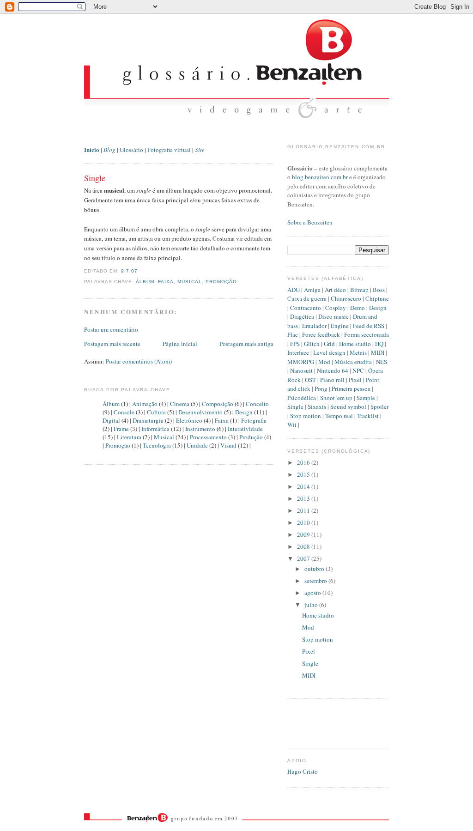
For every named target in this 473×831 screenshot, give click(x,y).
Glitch (312, 344)
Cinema (179, 404)
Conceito (257, 404)
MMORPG (300, 362)
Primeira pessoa (351, 388)
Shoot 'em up (336, 398)
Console (124, 412)
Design (244, 412)
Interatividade (245, 429)
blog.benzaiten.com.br (320, 177)
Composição (217, 404)
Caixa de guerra (307, 298)
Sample (366, 398)
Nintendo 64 (332, 370)
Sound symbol (348, 406)
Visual (228, 445)
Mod (324, 362)
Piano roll (332, 380)
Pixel (355, 380)
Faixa (166, 281)
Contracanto (305, 307)
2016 (304, 462)
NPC (358, 370)
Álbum (145, 281)
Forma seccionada (366, 334)
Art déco (335, 289)
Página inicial (180, 344)
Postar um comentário (111, 329)
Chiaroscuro (346, 298)
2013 (304, 498)
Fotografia (254, 420)
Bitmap (359, 289)
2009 (304, 534)
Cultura (156, 412)
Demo (357, 307)
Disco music (333, 316)
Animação (145, 404)
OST (310, 380)
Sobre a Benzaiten (310, 222)
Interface (298, 352)
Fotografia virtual (169, 150)
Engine (340, 325)
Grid (329, 344)
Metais (358, 352)
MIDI (377, 352)
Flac (292, 334)
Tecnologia (157, 445)
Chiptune (377, 298)
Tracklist (368, 416)
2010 (304, 522)
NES (381, 362)
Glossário (131, 150)
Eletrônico (189, 420)
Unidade (197, 445)
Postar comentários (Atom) (139, 361)
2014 (304, 486)
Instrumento (200, 429)
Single (94, 177)
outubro (315, 568)
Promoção (221, 281)
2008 (304, 546)
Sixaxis (317, 406)
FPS (295, 344)
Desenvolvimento (200, 412)
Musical (189, 281)
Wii (292, 424)
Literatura (129, 437)
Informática (155, 429)
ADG (293, 289)
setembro (316, 580)
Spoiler (379, 406)
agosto (313, 592)
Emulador (314, 325)
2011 (304, 510)
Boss (379, 289)
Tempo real (339, 416)
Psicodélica (301, 398)
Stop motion (305, 416)
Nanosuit (301, 370)
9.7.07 (129, 270)
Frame (121, 429)
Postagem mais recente (112, 344)
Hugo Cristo (302, 771)
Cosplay (335, 307)
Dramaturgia (148, 420)
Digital (111, 420)
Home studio (355, 344)
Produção (251, 437)
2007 (304, 558)
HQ (379, 344)
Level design (329, 352)
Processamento (208, 437)
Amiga (312, 289)
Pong (321, 388)
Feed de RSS (368, 325)
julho (311, 605)
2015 (304, 474)
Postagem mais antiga (246, 344)
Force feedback (321, 334)
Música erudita (353, 362)
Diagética (302, 316)
